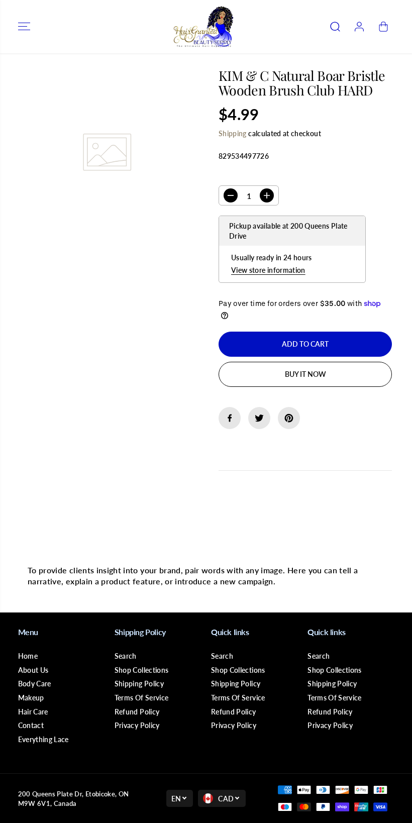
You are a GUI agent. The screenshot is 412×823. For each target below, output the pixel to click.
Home (28, 656)
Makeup (31, 697)
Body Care (34, 683)
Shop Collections (142, 670)
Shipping (233, 133)
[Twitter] (259, 418)
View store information (268, 270)
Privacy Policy (137, 725)
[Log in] (359, 27)
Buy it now (305, 374)
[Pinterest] (289, 418)
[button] (24, 26)
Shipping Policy (139, 683)
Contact (31, 725)
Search (126, 656)
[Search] (335, 27)
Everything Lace (43, 739)
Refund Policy (137, 711)
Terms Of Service (142, 697)
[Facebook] (230, 418)
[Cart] (383, 27)
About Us (33, 670)
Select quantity (250, 176)
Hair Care (33, 711)
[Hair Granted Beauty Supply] (203, 26)
